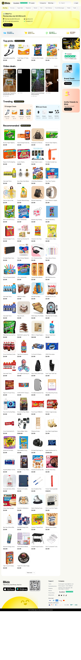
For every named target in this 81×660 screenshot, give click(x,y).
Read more (7, 25)
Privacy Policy (51, 592)
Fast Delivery (48, 8)
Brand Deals (42, 107)
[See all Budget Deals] (31, 106)
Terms (49, 583)
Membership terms (52, 586)
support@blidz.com (69, 583)
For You (5, 8)
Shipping (50, 588)
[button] (9, 52)
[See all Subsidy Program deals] (58, 107)
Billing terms (51, 595)
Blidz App (50, 3)
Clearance (28, 8)
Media (68, 8)
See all (55, 66)
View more (29, 572)
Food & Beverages (59, 8)
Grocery (12, 8)
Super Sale (20, 8)
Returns (50, 590)
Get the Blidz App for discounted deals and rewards (40, 609)
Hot (41, 8)
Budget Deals (11, 106)
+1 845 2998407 (69, 585)
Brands (35, 8)
